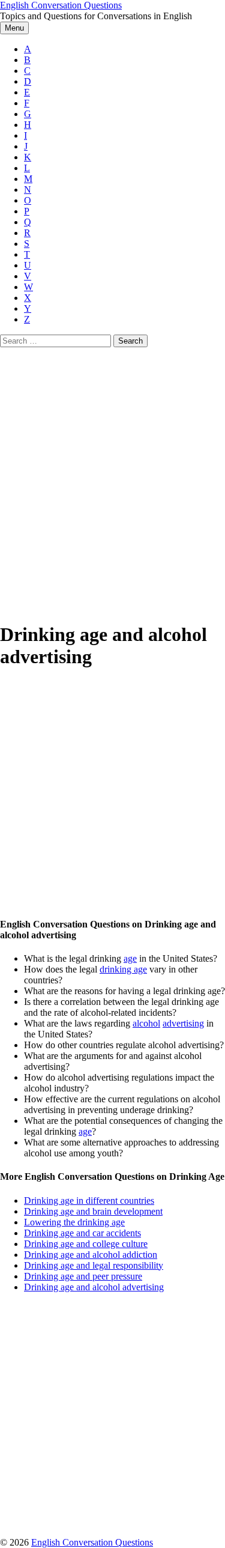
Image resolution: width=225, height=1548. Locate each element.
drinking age (123, 969)
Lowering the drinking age (74, 1222)
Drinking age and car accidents (82, 1233)
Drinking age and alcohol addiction (90, 1254)
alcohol (146, 1023)
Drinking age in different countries (89, 1200)
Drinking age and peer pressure (83, 1276)
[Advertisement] (112, 465)
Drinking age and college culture (86, 1244)
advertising (183, 1023)
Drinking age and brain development (93, 1211)
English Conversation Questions (61, 5)
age (130, 958)
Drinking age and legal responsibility (93, 1265)
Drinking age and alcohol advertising (94, 1287)
